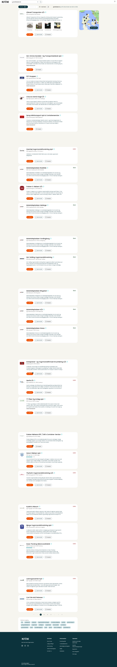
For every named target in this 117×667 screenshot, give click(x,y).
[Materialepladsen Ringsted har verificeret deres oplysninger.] (48, 291)
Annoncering (50, 646)
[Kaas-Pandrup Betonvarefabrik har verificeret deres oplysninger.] (51, 544)
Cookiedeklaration (63, 643)
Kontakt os (49, 651)
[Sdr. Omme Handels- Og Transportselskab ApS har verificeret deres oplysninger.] (62, 56)
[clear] (38, 2)
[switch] (47, 7)
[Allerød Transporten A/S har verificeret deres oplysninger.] (45, 12)
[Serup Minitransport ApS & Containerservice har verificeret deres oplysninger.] (60, 115)
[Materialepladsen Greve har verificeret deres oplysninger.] (45, 328)
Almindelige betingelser (65, 646)
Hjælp (61, 648)
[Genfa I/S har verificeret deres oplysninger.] (34, 380)
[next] (59, 615)
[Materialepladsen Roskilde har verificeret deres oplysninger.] (47, 168)
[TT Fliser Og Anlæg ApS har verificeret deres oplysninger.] (44, 399)
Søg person (74, 649)
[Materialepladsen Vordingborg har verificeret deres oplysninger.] (51, 238)
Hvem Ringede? (75, 651)
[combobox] (24, 2)
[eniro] (5, 2)
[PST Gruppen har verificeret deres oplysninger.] (37, 76)
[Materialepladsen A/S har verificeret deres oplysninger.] (44, 309)
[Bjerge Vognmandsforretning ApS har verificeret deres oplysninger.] (52, 525)
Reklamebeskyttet (30, 65)
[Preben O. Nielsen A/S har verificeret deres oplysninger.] (43, 186)
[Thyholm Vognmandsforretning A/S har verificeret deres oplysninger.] (54, 473)
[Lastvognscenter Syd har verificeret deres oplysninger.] (43, 578)
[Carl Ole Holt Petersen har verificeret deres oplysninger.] (44, 597)
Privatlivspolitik (63, 641)
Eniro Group (49, 641)
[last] (62, 615)
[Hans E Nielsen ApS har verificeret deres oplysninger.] (41, 453)
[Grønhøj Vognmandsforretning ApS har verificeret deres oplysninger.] (54, 149)
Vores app (74, 654)
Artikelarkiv (62, 651)
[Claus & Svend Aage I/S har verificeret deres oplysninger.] (45, 96)
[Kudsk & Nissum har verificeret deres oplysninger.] (39, 506)
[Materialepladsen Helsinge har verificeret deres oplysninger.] (47, 205)
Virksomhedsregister (51, 648)
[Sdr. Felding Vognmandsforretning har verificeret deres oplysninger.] (53, 257)
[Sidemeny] (115, 1)
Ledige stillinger (50, 643)
